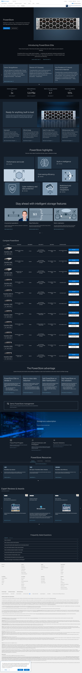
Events (61, 581)
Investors (22, 582)
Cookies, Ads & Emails (35, 593)
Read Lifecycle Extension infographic (9, 140)
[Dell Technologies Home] (5, 1)
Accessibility (49, 593)
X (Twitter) (62, 569)
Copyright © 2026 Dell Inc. (5, 593)
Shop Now (73, 249)
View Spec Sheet (73, 252)
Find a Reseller (43, 579)
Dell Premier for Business (77, 3)
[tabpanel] (41, 472)
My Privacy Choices (26, 593)
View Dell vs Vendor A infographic (8, 392)
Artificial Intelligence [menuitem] (4, 3)
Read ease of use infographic (47, 140)
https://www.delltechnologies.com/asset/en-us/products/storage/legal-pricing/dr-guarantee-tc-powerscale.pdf (51, 613)
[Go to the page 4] (44, 480)
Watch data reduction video (33, 229)
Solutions (3, 581)
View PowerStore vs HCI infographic (66, 392)
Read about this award (7, 520)
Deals (2, 584)
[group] (15, 75)
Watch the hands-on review (8, 81)
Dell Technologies (4, 591)
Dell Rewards (62, 579)
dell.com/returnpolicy (53, 598)
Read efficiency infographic (27, 140)
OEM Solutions (43, 581)
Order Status (23, 567)
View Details (60, 163)
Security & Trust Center (64, 587)
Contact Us (62, 567)
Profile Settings (23, 569)
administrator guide (39, 610)
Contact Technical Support (44, 567)
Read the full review (32, 520)
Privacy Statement (18, 593)
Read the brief (46, 59)
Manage (6, 669)
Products (3, 579)
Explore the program (13, 447)
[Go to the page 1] (39, 84)
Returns (42, 569)
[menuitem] (10, 3)
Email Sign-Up (62, 582)
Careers (22, 579)
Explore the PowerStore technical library (40, 463)
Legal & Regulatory (42, 593)
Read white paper (58, 477)
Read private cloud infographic (67, 140)
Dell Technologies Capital (24, 581)
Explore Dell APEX (40, 428)
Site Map (3, 566)
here (57, 622)
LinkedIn (62, 570)
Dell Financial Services (20, 591)
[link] (70, 1)
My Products (23, 570)
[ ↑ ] (55, 604)
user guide (20, 610)
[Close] (29, 662)
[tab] (33, 461)
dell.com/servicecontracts (51, 604)
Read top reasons (7, 477)
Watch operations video (8, 229)
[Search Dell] (30, 1)
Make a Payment (23, 572)
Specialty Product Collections (64, 584)
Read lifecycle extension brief (36, 450)
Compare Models (6, 28)
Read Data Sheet (14, 28)
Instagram (62, 572)
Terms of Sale (12, 593)
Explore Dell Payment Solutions (58, 446)
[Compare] (66, 6)
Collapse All (11, 537)
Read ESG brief (32, 477)
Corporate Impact (23, 587)
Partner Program (43, 582)
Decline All (20, 669)
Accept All (26, 669)
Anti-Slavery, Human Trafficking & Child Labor (59, 593)
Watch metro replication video (58, 229)
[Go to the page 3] (43, 84)
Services (3, 582)
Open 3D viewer (9, 264)
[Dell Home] (1, 5)
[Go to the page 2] (41, 84)
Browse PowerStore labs (13, 407)
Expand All (6, 537)
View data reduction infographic (27, 392)
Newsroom (22, 584)
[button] (66, 1)
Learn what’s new (36, 59)
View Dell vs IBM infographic (46, 392)
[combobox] (21, 1)
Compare (69, 6)
